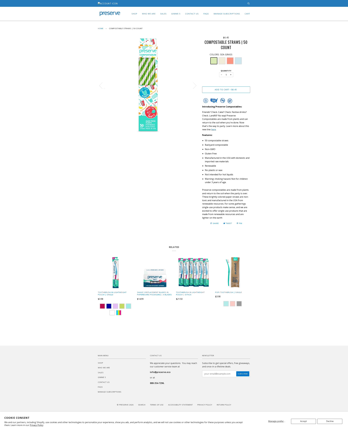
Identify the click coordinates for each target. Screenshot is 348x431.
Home (100, 28)
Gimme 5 (175, 13)
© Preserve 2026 (125, 405)
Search (141, 405)
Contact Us (192, 13)
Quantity (226, 70)
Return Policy (224, 405)
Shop (134, 13)
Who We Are (149, 13)
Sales (163, 13)
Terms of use (157, 405)
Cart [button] (247, 13)
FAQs (206, 13)
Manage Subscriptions (227, 13)
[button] (213, 60)
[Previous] (102, 85)
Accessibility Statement (180, 405)
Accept (303, 421)
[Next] (193, 85)
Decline (330, 421)
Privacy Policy (36, 425)
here (213, 129)
